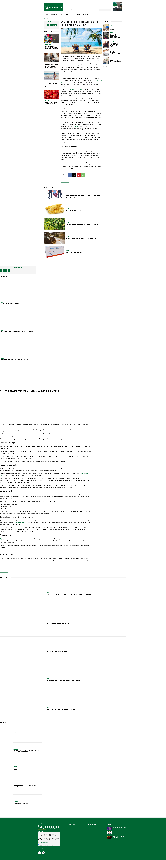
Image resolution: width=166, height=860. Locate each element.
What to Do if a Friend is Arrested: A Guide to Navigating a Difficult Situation (83, 196)
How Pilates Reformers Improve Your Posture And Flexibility (115, 28)
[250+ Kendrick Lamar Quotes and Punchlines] (109, 828)
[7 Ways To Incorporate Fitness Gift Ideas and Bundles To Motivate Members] (106, 44)
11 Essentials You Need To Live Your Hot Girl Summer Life (51, 85)
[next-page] (106, 66)
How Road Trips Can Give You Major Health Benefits (81, 239)
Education (112, 32)
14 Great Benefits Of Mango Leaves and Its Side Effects (82, 225)
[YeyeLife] (53, 7)
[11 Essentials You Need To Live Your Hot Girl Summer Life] (51, 75)
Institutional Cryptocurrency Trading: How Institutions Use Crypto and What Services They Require (115, 36)
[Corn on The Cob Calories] (54, 210)
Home (45, 18)
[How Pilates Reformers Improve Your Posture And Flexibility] (106, 27)
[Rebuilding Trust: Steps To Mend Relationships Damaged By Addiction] (51, 57)
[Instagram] (51, 25)
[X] (53, 25)
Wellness (112, 41)
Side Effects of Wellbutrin (74, 253)
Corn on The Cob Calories (73, 211)
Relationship (48, 63)
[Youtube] (55, 25)
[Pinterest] (79, 175)
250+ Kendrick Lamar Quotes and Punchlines (119, 828)
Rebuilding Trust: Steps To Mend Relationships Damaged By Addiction (51, 66)
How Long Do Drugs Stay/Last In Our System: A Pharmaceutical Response (51, 47)
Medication (48, 44)
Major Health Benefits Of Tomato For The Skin (51, 103)
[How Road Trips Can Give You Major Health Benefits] (54, 238)
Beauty (47, 100)
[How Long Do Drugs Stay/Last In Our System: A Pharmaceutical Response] (51, 38)
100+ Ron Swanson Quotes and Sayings (120, 832)
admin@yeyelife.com (44, 842)
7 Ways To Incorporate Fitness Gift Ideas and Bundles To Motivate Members (114, 45)
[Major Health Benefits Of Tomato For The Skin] (51, 94)
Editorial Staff (52, 22)
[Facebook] (48, 25)
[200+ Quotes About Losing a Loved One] (109, 837)
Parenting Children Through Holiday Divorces (115, 61)
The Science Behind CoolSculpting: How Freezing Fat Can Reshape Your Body (115, 53)
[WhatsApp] (83, 175)
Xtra (50, 18)
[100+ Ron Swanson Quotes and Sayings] (109, 832)
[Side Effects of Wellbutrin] (54, 252)
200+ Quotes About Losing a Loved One (119, 837)
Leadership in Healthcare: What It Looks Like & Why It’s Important (117, 8)
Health (115, 4)
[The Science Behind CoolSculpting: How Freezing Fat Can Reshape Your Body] (106, 52)
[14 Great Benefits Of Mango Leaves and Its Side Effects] (54, 224)
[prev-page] (104, 66)
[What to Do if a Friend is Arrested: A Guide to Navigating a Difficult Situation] (54, 196)
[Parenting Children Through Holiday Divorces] (106, 60)
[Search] (110, 10)
